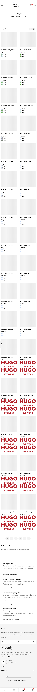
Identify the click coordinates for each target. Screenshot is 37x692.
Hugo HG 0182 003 (25, 50)
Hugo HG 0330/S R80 (26, 106)
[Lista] (30, 29)
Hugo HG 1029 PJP (25, 329)
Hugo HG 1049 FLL (25, 473)
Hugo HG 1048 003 (7, 434)
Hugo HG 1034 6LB (25, 357)
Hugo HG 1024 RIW (26, 301)
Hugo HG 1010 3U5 (7, 161)
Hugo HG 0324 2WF (26, 78)
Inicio (12, 17)
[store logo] (18, 5)
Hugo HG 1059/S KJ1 (7, 512)
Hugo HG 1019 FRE (25, 273)
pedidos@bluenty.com (12, 663)
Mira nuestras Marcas (9, 588)
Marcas (18, 17)
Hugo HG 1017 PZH (25, 245)
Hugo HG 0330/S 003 (7, 106)
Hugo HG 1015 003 (7, 217)
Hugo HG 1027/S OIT (7, 329)
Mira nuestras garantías (10, 604)
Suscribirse (33, 641)
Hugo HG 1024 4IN (7, 301)
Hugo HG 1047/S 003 (26, 396)
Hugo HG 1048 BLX (25, 434)
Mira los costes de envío (10, 575)
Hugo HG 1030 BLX (7, 357)
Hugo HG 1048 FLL (7, 473)
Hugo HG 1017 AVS (7, 245)
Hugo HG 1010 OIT (7, 189)
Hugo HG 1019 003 (7, 273)
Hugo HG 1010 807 (25, 161)
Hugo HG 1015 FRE (25, 217)
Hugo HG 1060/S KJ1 (26, 512)
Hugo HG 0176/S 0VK (7, 50)
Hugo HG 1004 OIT (7, 134)
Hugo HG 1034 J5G (7, 396)
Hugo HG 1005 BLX (25, 134)
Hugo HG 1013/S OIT (26, 189)
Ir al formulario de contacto (11, 620)
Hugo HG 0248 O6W (7, 78)
